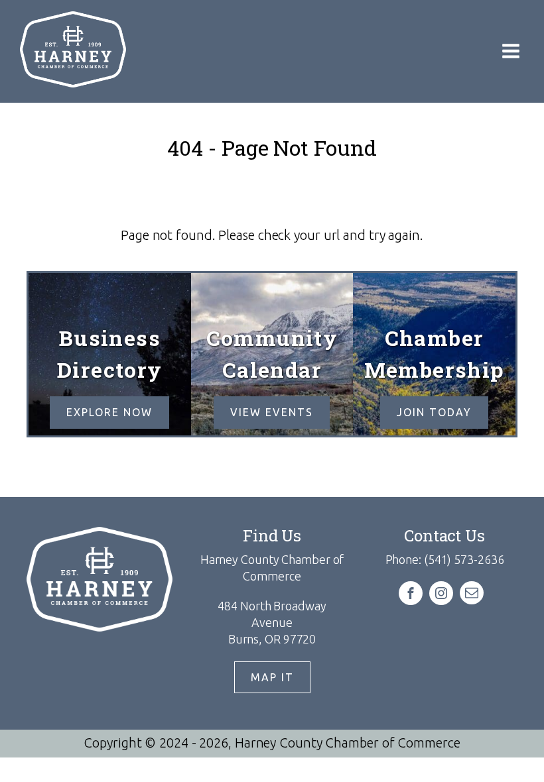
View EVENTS (271, 412)
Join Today (434, 412)
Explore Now (109, 412)
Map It (272, 677)
